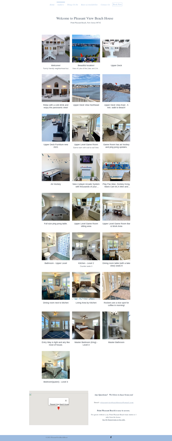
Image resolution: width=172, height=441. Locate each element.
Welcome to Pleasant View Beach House (84, 18)
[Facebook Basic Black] (111, 437)
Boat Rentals (15, 6)
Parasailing (14, 1)
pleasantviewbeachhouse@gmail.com (117, 402)
